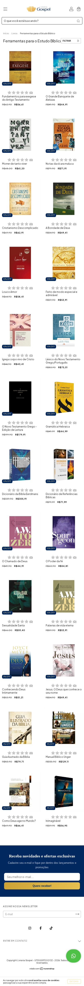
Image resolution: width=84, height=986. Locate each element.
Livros (14, 33)
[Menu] (5, 9)
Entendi (74, 981)
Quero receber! (42, 885)
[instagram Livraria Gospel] (30, 928)
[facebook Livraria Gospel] (41, 928)
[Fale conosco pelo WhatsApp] (73, 956)
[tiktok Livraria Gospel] (51, 928)
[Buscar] (78, 21)
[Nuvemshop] (42, 969)
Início (6, 33)
